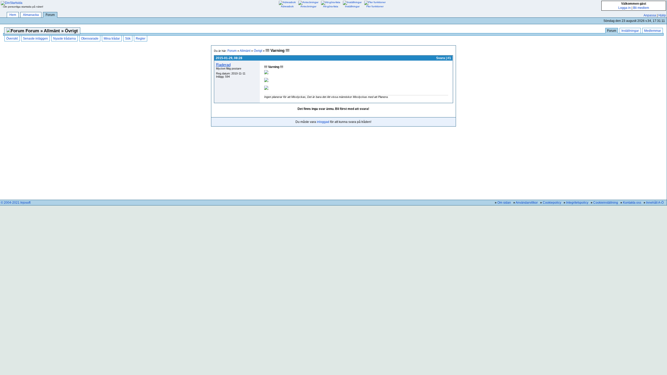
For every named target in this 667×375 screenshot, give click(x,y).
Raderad (223, 65)
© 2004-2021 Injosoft (15, 202)
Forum (50, 15)
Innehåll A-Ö (655, 202)
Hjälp (662, 15)
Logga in (624, 8)
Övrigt (258, 51)
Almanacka (31, 15)
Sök (128, 38)
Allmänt (245, 51)
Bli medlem (641, 8)
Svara (440, 58)
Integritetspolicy (577, 202)
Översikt (12, 38)
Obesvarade (89, 38)
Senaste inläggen (35, 38)
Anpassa (650, 15)
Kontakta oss (632, 202)
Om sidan (504, 202)
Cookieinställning (605, 202)
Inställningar (630, 31)
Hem (12, 15)
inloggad (323, 122)
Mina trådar (112, 38)
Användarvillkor (527, 202)
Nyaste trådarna (64, 38)
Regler (140, 38)
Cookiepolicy (552, 202)
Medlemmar (652, 31)
